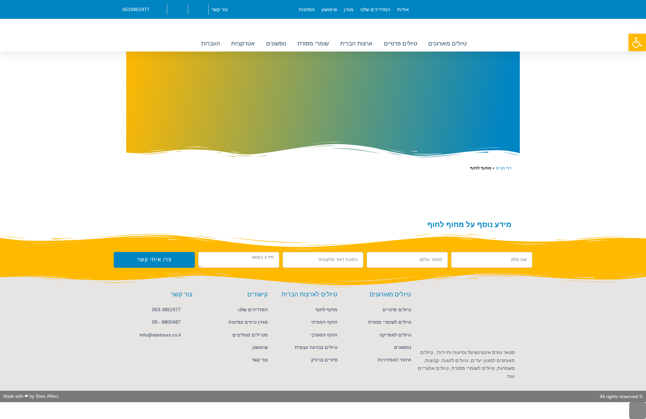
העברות (210, 43)
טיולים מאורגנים (447, 43)
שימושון (329, 9)
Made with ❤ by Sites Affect (31, 396)
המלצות (307, 9)
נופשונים (276, 43)
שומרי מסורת (313, 43)
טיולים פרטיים (400, 43)
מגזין (349, 9)
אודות (403, 9)
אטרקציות (243, 43)
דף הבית (503, 168)
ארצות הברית (356, 43)
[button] (637, 42)
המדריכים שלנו (375, 9)
